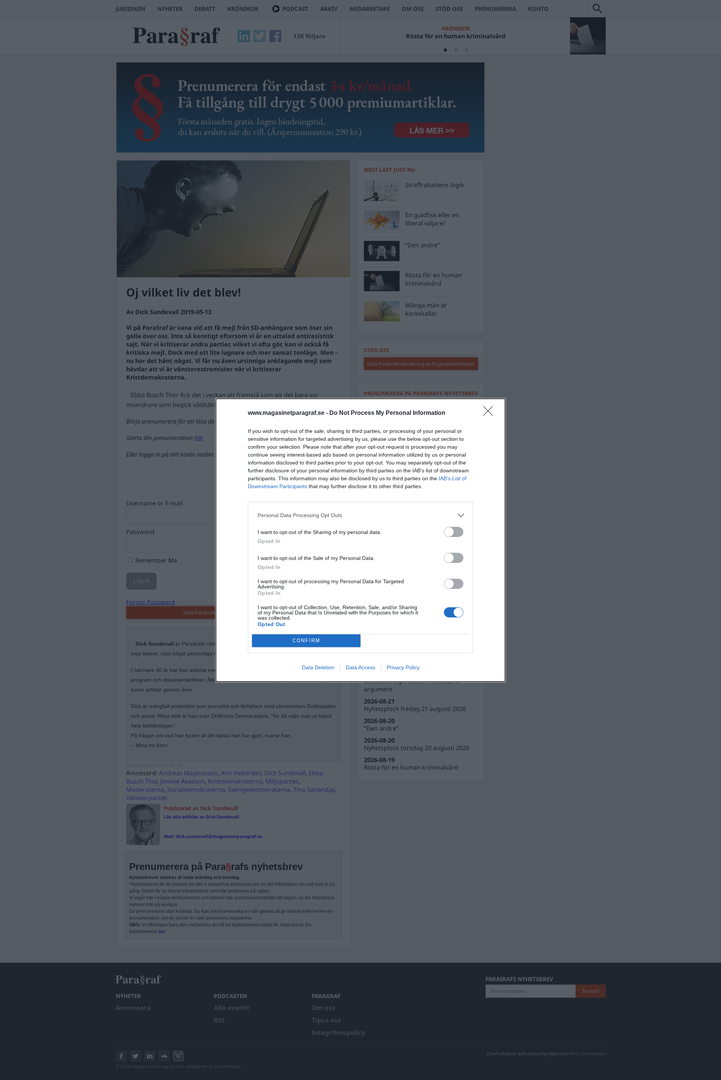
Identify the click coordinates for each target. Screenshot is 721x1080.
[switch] (453, 532)
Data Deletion (318, 667)
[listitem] (360, 515)
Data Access (360, 667)
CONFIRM (306, 640)
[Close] (490, 413)
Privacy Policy (403, 667)
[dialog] (360, 540)
